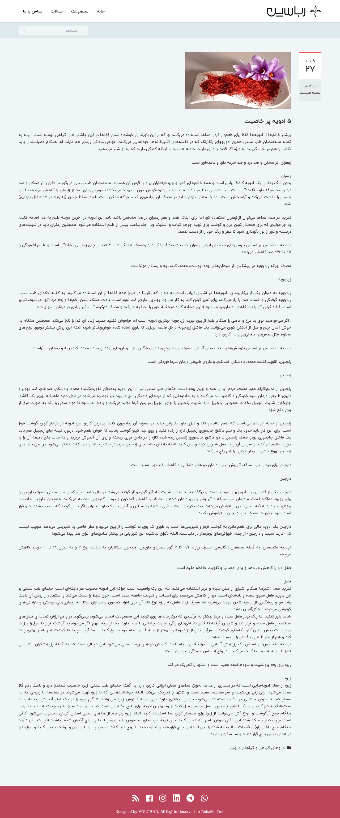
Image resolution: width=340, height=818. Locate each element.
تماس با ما (32, 11)
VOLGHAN (148, 812)
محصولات (79, 11)
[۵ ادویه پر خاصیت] (238, 80)
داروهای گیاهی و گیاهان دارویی (257, 747)
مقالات (57, 11)
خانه (101, 11)
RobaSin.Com (212, 812)
